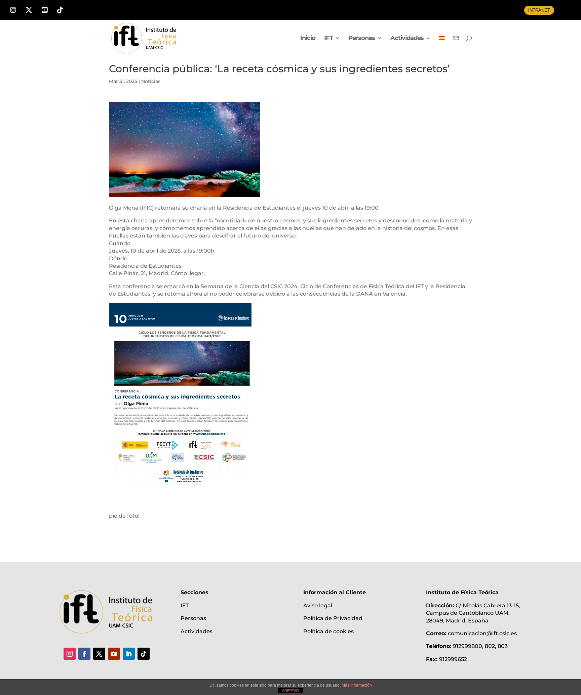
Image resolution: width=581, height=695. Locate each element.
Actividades (407, 39)
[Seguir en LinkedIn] (129, 654)
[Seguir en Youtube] (114, 654)
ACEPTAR (290, 691)
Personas (361, 39)
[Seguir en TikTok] (144, 654)
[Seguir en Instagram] (70, 654)
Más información (357, 685)
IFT (328, 39)
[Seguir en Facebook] (84, 654)
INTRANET (539, 10)
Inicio (307, 39)
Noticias (150, 81)
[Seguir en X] (99, 654)
